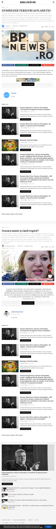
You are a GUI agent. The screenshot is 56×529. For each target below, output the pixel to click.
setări (41, 527)
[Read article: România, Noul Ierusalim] (10, 145)
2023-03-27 (15, 25)
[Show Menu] (2, 2)
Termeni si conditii (6, 519)
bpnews (8, 25)
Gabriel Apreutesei (10, 246)
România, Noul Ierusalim (29, 140)
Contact (36, 519)
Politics (31, 246)
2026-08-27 (32, 142)
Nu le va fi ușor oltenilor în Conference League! (21, 494)
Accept (48, 526)
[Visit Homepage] (28, 2)
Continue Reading (26, 119)
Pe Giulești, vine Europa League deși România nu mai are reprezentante (27, 500)
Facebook (30, 519)
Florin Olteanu (24, 111)
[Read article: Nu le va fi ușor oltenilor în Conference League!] (5, 496)
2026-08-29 (32, 111)
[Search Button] (53, 2)
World (7, 7)
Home (3, 7)
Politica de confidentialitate (19, 519)
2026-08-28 (32, 127)
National (22, 25)
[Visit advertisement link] (28, 80)
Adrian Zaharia (24, 142)
